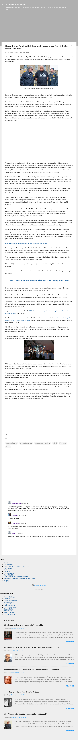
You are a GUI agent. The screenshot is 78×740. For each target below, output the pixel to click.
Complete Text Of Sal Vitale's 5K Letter (16, 576)
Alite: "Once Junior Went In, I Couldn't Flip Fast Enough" (25, 714)
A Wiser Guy (8, 611)
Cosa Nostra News (16, 4)
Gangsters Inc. (8, 604)
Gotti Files (7, 571)
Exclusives (7, 570)
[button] (71, 46)
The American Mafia (10, 607)
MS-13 (55, 443)
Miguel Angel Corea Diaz (42, 443)
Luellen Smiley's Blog (10, 600)
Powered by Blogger (40, 585)
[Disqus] (39, 475)
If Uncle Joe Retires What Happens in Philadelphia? (24, 625)
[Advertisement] (39, 27)
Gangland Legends (9, 605)
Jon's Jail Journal (9, 602)
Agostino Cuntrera (11, 443)
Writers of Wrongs (9, 597)
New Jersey (62, 443)
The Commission (9, 573)
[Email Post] (6, 439)
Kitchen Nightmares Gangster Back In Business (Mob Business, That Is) (31, 647)
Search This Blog (9, 575)
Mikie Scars (7, 582)
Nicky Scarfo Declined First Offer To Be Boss (21, 692)
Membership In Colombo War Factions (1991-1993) (19, 578)
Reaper (8, 447)
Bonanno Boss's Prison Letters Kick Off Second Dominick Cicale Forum (31, 670)
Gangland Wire (8, 609)
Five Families (8, 568)
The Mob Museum (9, 614)
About (6, 563)
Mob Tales (7, 598)
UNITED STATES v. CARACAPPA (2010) (17, 566)
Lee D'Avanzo (8, 564)
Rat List (6, 580)
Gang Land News (9, 612)
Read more (70, 641)
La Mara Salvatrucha (26, 443)
